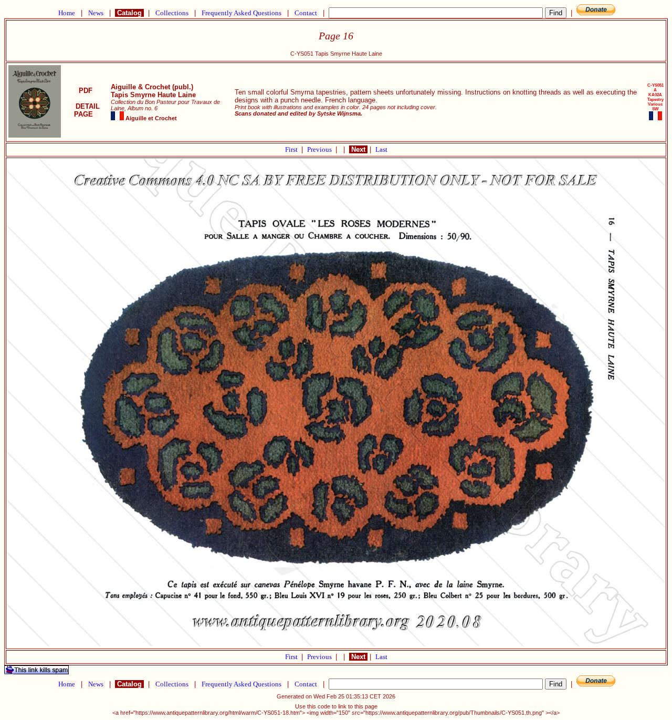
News (96, 13)
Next (358, 149)
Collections (172, 13)
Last (381, 149)
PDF (85, 91)
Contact (306, 13)
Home (67, 13)
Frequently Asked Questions (241, 13)
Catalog (129, 13)
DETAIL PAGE (85, 110)
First (292, 149)
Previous (320, 149)
